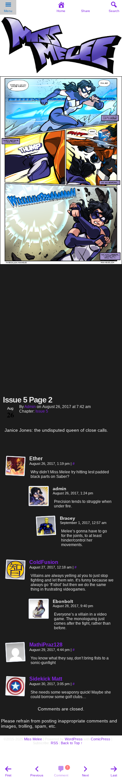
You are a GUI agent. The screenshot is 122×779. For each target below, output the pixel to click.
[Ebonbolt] (39, 609)
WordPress (74, 739)
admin (30, 406)
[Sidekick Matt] (15, 695)
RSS (54, 743)
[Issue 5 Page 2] (61, 262)
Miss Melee (33, 739)
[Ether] (15, 466)
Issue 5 (41, 411)
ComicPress (100, 739)
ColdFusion (43, 562)
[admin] (39, 496)
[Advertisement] (61, 329)
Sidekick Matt (45, 679)
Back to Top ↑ (72, 743)
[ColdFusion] (15, 578)
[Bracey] (46, 526)
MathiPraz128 (45, 644)
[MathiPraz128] (15, 661)
